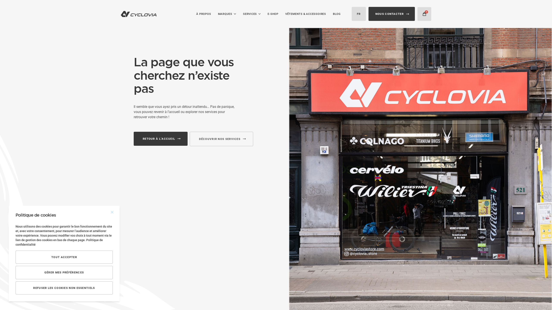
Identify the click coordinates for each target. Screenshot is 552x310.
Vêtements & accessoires (305, 14)
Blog (337, 14)
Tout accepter (64, 257)
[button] (424, 14)
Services (250, 14)
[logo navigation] (139, 14)
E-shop (273, 14)
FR (359, 14)
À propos (203, 14)
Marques (225, 14)
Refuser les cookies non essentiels (64, 288)
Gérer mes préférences (64, 272)
